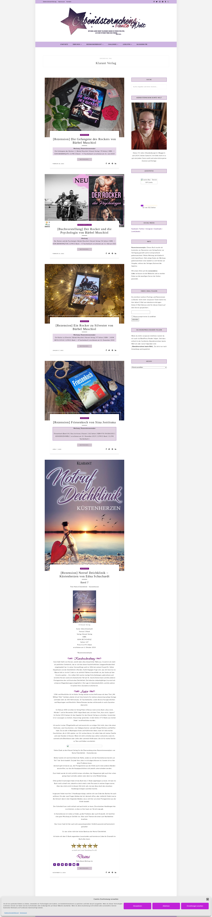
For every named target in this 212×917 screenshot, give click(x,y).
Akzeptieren (137, 906)
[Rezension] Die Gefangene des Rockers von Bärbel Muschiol (84, 140)
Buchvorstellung (84, 224)
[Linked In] (115, 163)
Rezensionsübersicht (94, 44)
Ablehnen (166, 906)
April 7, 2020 (57, 449)
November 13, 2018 (59, 872)
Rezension (84, 134)
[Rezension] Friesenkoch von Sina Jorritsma (84, 422)
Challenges (112, 44)
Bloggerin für (142, 44)
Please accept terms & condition (144, 316)
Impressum (23, 912)
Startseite (64, 44)
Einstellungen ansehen (195, 906)
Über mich (76, 44)
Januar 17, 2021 (58, 350)
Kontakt (68, 1)
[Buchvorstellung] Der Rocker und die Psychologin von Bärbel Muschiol (84, 230)
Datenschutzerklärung (11, 912)
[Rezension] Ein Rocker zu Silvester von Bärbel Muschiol (84, 327)
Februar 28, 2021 (58, 163)
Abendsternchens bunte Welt (142, 346)
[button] (207, 899)
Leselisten (127, 44)
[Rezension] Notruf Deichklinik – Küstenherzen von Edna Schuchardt (85, 574)
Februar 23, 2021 (58, 253)
